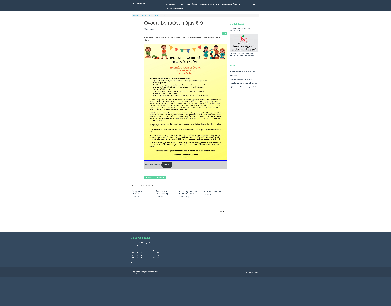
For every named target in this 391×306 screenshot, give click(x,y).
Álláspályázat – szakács (138, 192)
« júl (132, 262)
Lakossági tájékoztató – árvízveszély (241, 79)
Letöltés (166, 164)
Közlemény (233, 75)
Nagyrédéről (192, 4)
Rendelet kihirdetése (212, 191)
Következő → (160, 177)
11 (137, 253)
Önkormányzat (171, 4)
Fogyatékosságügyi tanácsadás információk (244, 83)
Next (225, 185)
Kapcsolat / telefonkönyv (209, 4)
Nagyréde (138, 3)
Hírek (182, 4)
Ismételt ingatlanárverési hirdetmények (242, 71)
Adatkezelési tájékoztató (251, 272)
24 (133, 257)
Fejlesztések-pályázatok (231, 4)
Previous (222, 185)
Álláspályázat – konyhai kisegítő (163, 192)
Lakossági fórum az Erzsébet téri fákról (188, 192)
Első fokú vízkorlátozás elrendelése (161, 207)
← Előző (149, 177)
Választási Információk (174, 9)
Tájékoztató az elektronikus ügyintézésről (243, 87)
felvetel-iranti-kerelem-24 (152, 164)
